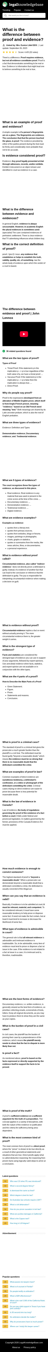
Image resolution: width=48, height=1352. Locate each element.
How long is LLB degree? (20, 1223)
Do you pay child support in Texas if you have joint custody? (27, 1307)
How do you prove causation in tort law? (25, 1209)
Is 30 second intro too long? (21, 1312)
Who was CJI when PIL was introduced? (25, 1181)
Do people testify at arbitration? (22, 1291)
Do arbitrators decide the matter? (23, 1317)
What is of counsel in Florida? (21, 1287)
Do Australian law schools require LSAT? (25, 1200)
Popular (17, 10)
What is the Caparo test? (19, 1219)
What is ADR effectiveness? (20, 1296)
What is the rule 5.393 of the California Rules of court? (27, 1301)
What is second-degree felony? (22, 1186)
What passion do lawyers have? (22, 1282)
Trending (6, 10)
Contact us (29, 10)
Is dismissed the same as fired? (22, 1191)
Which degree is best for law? (21, 1195)
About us (16, 1347)
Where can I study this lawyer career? (24, 1326)
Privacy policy (30, 1347)
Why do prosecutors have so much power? (26, 1322)
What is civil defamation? (19, 1205)
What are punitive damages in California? (26, 1214)
